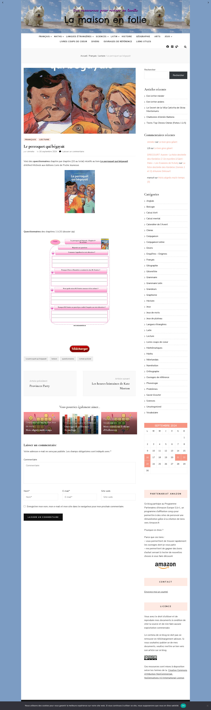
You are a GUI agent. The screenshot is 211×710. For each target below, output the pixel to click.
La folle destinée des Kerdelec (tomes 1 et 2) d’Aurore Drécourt (166, 167)
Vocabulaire (109, 422)
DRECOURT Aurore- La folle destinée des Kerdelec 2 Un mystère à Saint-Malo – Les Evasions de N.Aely (166, 159)
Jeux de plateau (154, 318)
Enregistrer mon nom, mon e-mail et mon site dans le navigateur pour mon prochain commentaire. (75, 506)
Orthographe (152, 371)
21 (178, 457)
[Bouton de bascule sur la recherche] (185, 47)
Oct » (208, 2)
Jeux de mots (123, 419)
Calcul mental (153, 218)
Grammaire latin (154, 283)
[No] (207, 705)
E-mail (66, 491)
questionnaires (68, 359)
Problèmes (152, 389)
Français (44, 36)
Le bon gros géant (168, 142)
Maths (58, 36)
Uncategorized (153, 406)
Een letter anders (155, 101)
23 (147, 464)
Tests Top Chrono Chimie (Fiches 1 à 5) (166, 122)
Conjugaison (32, 422)
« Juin (2, 2)
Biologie (150, 206)
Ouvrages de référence (118, 41)
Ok (183, 705)
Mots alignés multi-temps (39, 430)
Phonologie (152, 383)
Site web (105, 491)
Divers (95, 41)
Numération (152, 365)
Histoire (127, 36)
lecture (54, 359)
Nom (27, 491)
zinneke (30, 151)
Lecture (44, 139)
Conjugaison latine (155, 242)
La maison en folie (105, 19)
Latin (114, 36)
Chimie (149, 230)
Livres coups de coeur (73, 41)
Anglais (150, 200)
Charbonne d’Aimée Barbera (160, 117)
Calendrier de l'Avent (157, 224)
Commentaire (30, 459)
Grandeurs (151, 289)
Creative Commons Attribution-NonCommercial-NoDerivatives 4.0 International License (165, 674)
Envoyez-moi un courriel (156, 591)
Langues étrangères (79, 36)
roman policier (85, 359)
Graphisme (151, 295)
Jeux (167, 36)
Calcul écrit (152, 212)
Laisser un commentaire (73, 151)
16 (147, 457)
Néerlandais (152, 359)
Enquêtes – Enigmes (156, 253)
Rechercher (149, 69)
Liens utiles (143, 41)
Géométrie (151, 271)
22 (184, 457)
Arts (157, 36)
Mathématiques (154, 347)
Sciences (101, 36)
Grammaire (151, 277)
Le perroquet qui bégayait (36, 359)
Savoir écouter (153, 395)
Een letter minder (155, 96)
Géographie (143, 36)
